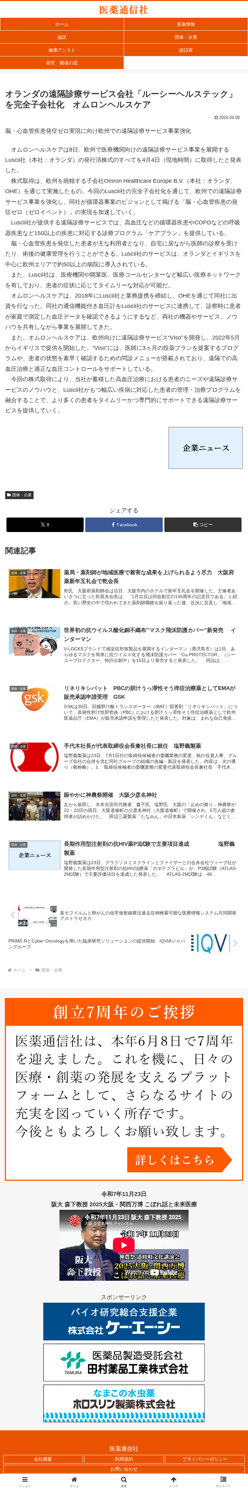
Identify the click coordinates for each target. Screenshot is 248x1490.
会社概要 (43, 1459)
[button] (203, 525)
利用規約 (124, 1459)
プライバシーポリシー (205, 1459)
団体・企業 (22, 495)
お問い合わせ (124, 1469)
